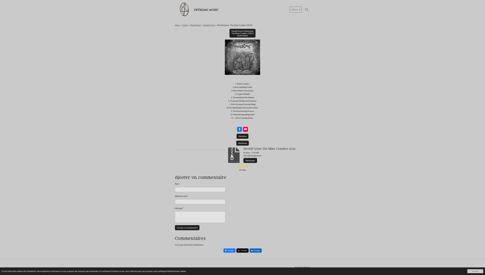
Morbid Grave (209, 25)
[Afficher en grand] (242, 57)
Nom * (177, 184)
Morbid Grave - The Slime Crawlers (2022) (234, 25)
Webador (307, 267)
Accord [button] (475, 271)
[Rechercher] (306, 10)
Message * (179, 208)
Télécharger (250, 160)
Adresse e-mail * (181, 196)
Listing (185, 25)
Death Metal (195, 25)
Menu (177, 25)
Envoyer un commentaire (187, 228)
